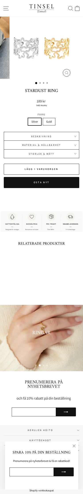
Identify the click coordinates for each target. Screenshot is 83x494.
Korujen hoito (40, 430)
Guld (49, 121)
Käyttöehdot (40, 440)
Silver (34, 121)
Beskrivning (41, 136)
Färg (41, 114)
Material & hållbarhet (41, 144)
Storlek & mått (41, 153)
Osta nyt (41, 182)
